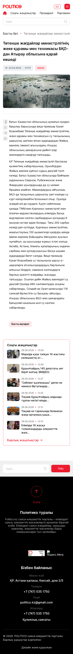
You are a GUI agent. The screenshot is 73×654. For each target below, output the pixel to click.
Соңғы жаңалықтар (23, 13)
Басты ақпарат (20, 323)
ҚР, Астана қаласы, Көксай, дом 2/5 (36, 580)
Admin (40, 67)
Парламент (64, 13)
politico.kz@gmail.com (36, 602)
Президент (46, 13)
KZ (57, 6)
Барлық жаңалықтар (23, 440)
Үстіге (36, 502)
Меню (67, 6)
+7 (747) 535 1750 (36, 591)
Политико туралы (36, 512)
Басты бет (10, 33)
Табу (61, 468)
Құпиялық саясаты (36, 619)
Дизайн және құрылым (37, 647)
